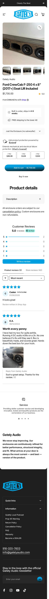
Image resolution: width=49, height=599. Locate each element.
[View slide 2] (22, 418)
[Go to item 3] (27, 71)
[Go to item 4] (37, 71)
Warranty (9, 534)
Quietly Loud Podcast (14, 515)
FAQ (7, 530)
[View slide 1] (18, 418)
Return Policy (11, 522)
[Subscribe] (39, 579)
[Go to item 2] (17, 71)
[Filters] (5, 278)
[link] (11, 548)
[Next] (43, 3)
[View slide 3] (25, 418)
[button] (23, 236)
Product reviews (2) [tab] (13, 270)
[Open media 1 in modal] (39, 27)
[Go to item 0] (7, 71)
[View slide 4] (28, 418)
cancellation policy (12, 211)
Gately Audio (9, 79)
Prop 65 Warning (12, 519)
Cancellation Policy (13, 526)
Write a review (23, 261)
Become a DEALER (13, 538)
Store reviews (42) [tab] (34, 270)
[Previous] (4, 3)
